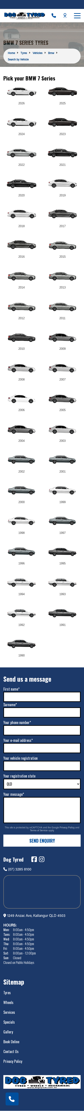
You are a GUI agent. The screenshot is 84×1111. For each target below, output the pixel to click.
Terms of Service (39, 830)
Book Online (11, 1041)
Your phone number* (17, 722)
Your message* (13, 794)
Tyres (7, 992)
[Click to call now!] (53, 15)
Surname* (10, 704)
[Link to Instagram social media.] (41, 859)
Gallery (8, 1032)
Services (9, 1012)
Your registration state (19, 776)
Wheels (8, 1002)
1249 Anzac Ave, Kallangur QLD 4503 (36, 915)
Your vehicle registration (20, 758)
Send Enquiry (42, 840)
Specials (9, 1022)
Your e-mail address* (18, 740)
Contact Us (11, 1051)
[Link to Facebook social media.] (34, 859)
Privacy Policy (67, 827)
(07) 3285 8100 (19, 869)
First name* (11, 689)
